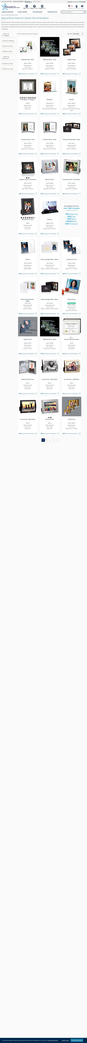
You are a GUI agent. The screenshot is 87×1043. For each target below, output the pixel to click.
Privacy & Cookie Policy (53, 1040)
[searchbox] (73, 12)
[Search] (84, 12)
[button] (6, 1)
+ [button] (2, 35)
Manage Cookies (65, 1040)
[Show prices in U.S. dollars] (69, 6)
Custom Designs (37, 12)
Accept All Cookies (77, 1040)
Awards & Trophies (7, 12)
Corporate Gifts (52, 12)
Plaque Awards (22, 12)
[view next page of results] (57, 440)
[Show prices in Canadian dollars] (72, 6)
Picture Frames (29, 34)
